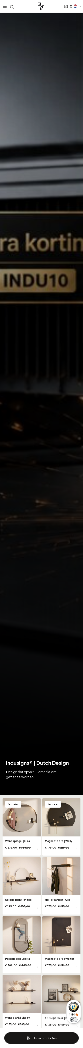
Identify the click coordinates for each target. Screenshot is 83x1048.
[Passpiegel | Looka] (22, 945)
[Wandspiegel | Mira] (22, 827)
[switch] (73, 1019)
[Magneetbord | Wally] (61, 827)
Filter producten (45, 1038)
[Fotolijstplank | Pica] (61, 1003)
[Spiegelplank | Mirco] (22, 886)
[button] (77, 6)
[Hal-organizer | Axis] (61, 886)
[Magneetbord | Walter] (61, 945)
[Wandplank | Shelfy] (22, 1003)
